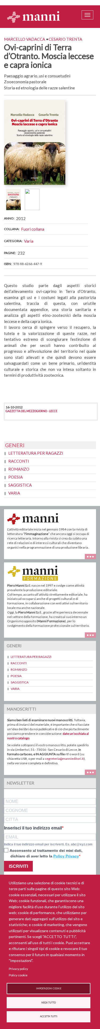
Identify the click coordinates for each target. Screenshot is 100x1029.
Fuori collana (32, 229)
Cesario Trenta (65, 39)
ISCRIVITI (18, 866)
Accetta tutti (48, 1016)
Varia (28, 241)
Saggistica (20, 485)
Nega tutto (48, 1002)
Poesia (15, 477)
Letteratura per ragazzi (35, 453)
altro (92, 634)
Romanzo (18, 469)
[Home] (33, 16)
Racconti (18, 461)
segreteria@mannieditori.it (64, 759)
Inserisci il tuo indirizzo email (33, 828)
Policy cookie (18, 975)
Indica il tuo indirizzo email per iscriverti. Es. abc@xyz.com (48, 844)
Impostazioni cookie (48, 988)
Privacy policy (18, 969)
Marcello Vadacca (24, 39)
